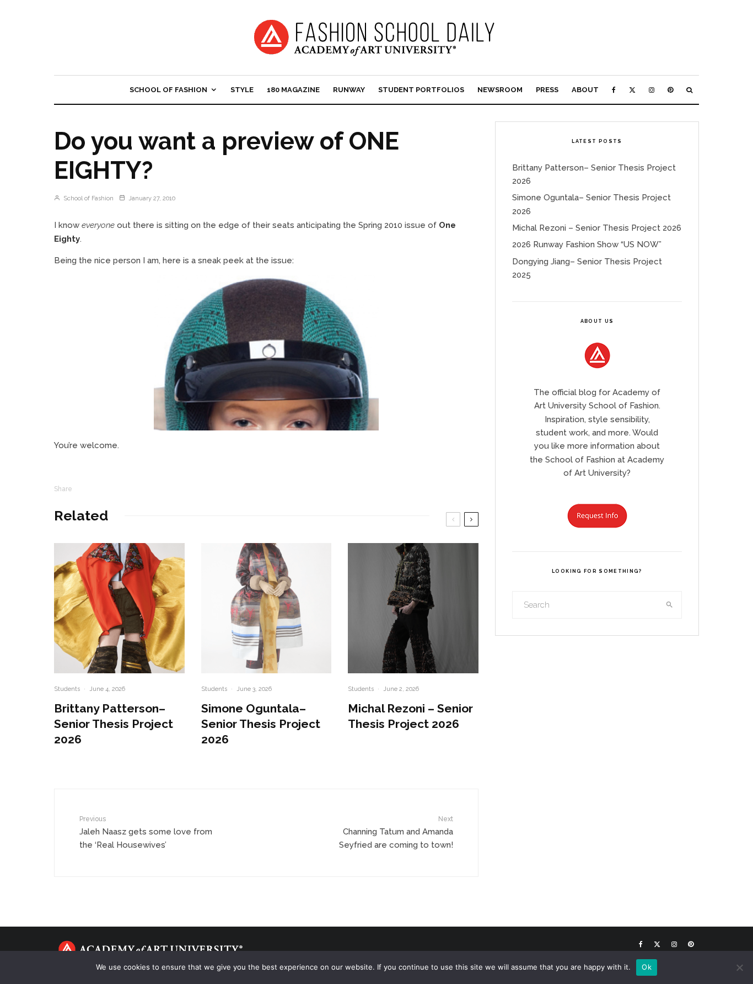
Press (547, 90)
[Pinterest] (670, 90)
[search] (669, 605)
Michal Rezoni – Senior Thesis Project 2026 (410, 716)
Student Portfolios (421, 90)
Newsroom (500, 90)
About (585, 90)
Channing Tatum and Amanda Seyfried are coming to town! (396, 832)
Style (242, 90)
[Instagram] (651, 90)
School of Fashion (168, 90)
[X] (632, 90)
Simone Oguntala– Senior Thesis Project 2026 (260, 723)
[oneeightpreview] (266, 352)
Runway (349, 90)
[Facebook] (613, 90)
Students (67, 689)
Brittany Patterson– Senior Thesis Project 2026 (113, 723)
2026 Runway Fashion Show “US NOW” (586, 244)
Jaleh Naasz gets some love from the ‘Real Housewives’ (145, 832)
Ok (647, 966)
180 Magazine (293, 90)
